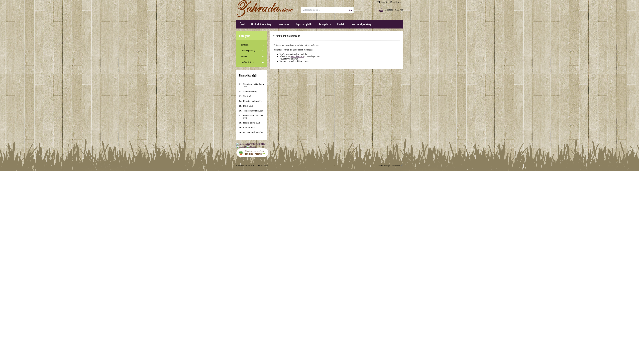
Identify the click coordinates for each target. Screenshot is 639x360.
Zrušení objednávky (361, 24)
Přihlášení (381, 2)
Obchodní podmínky (261, 24)
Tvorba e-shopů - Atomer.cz (389, 166)
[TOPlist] (251, 147)
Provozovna (283, 24)
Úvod (242, 24)
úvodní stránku (297, 56)
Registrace (395, 2)
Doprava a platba (304, 24)
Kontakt (341, 24)
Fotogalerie (325, 24)
